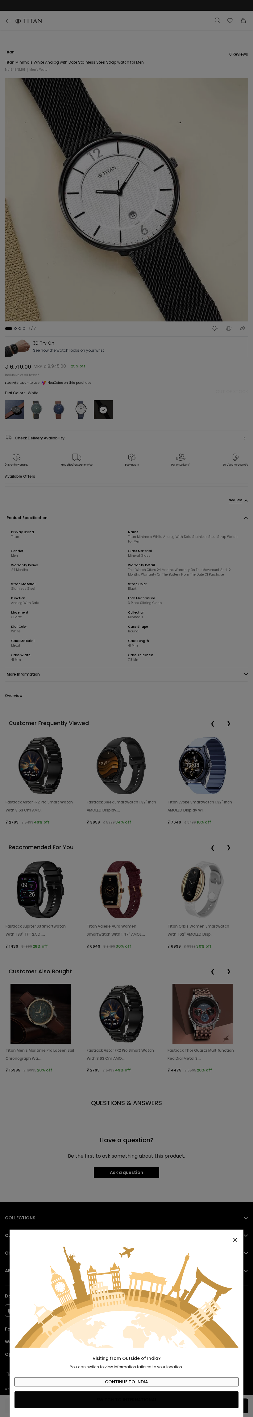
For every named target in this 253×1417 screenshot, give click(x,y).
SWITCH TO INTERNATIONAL (127, 1400)
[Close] (126, 1236)
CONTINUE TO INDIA (126, 1382)
